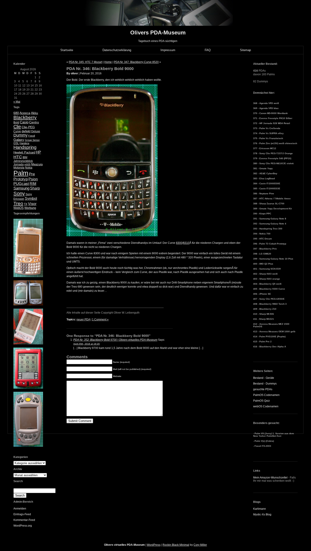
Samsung (21, 188)
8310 (186, 242)
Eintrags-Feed (22, 514)
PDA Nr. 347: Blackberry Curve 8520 (136, 62)
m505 (27, 164)
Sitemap (245, 50)
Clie (17, 126)
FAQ (208, 50)
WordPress (154, 544)
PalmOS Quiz (261, 400)
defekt (26, 131)
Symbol (31, 198)
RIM (33, 184)
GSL (16, 143)
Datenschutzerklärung (116, 50)
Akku (34, 113)
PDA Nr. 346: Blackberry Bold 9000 (100, 68)
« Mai (16, 101)
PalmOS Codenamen (266, 395)
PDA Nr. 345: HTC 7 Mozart (85, 62)
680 (16, 113)
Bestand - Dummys (265, 383)
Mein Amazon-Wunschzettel (270, 477)
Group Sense (32, 140)
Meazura (37, 164)
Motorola (18, 167)
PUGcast (21, 184)
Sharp (35, 188)
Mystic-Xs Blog (262, 514)
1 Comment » (100, 319)
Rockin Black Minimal (176, 544)
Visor (32, 204)
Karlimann (259, 508)
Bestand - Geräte (263, 377)
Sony (19, 193)
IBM (25, 157)
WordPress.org (22, 525)
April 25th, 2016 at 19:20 (86, 344)
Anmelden (19, 508)
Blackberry (25, 117)
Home (108, 62)
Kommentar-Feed (24, 520)
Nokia (28, 167)
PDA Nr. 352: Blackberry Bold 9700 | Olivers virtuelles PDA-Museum (115, 339)
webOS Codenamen (265, 406)
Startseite (66, 50)
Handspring (24, 147)
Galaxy (18, 140)
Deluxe (35, 131)
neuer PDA (83, 319)
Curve (17, 131)
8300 (179, 242)
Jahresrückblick (23, 161)
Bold (16, 122)
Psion (33, 179)
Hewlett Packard (24, 152)
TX (25, 204)
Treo (18, 203)
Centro (34, 122)
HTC (17, 157)
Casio (24, 122)
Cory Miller (200, 544)
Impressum (168, 50)
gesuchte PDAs (262, 389)
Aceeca (25, 113)
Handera (24, 143)
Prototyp (20, 179)
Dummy (20, 135)
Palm (20, 173)
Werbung (30, 208)
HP (38, 152)
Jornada (18, 164)
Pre (32, 174)
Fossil (31, 135)
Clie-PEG (28, 127)
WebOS (18, 208)
